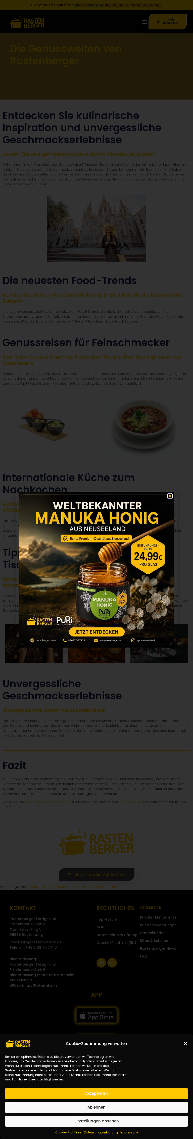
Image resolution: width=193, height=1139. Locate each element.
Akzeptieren (96, 1093)
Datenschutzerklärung (101, 1132)
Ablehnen (96, 1107)
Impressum (129, 1132)
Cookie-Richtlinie (68, 1132)
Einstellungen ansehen (96, 1121)
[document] (96, 569)
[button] (185, 1043)
